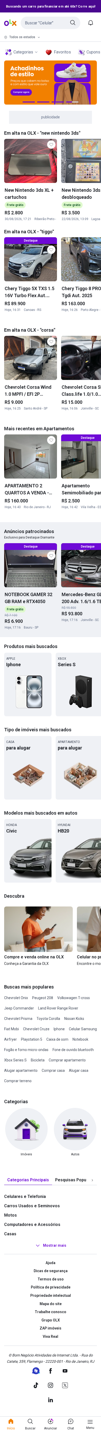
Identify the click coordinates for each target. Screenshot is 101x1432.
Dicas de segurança (51, 1271)
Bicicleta (38, 1060)
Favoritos (62, 52)
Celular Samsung (83, 1029)
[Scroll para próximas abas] (92, 1180)
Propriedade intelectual (50, 1295)
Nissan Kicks (74, 1019)
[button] (50, 23)
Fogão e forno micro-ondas (26, 1050)
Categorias (23, 52)
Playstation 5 (31, 1039)
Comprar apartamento (67, 1060)
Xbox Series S (15, 1060)
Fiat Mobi (11, 1029)
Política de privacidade (50, 1287)
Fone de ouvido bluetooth (73, 1050)
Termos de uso (51, 1279)
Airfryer (10, 1039)
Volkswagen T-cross (73, 998)
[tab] (28, 1180)
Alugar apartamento (21, 1070)
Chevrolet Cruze (36, 1029)
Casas (10, 1233)
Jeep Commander (19, 1008)
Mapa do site (51, 1304)
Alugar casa (78, 1070)
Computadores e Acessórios (32, 1224)
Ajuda (50, 1263)
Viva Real (50, 1336)
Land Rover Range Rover (58, 1008)
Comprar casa (53, 1070)
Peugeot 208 (42, 998)
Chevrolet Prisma (18, 1019)
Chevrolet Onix (16, 998)
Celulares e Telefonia (25, 1196)
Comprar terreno (18, 1081)
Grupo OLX (50, 1320)
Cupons (93, 52)
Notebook (80, 1039)
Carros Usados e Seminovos (32, 1205)
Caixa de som (57, 1039)
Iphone (59, 1029)
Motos (10, 1215)
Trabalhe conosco (50, 1312)
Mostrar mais (54, 1245)
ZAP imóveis (50, 1328)
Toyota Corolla (48, 1019)
